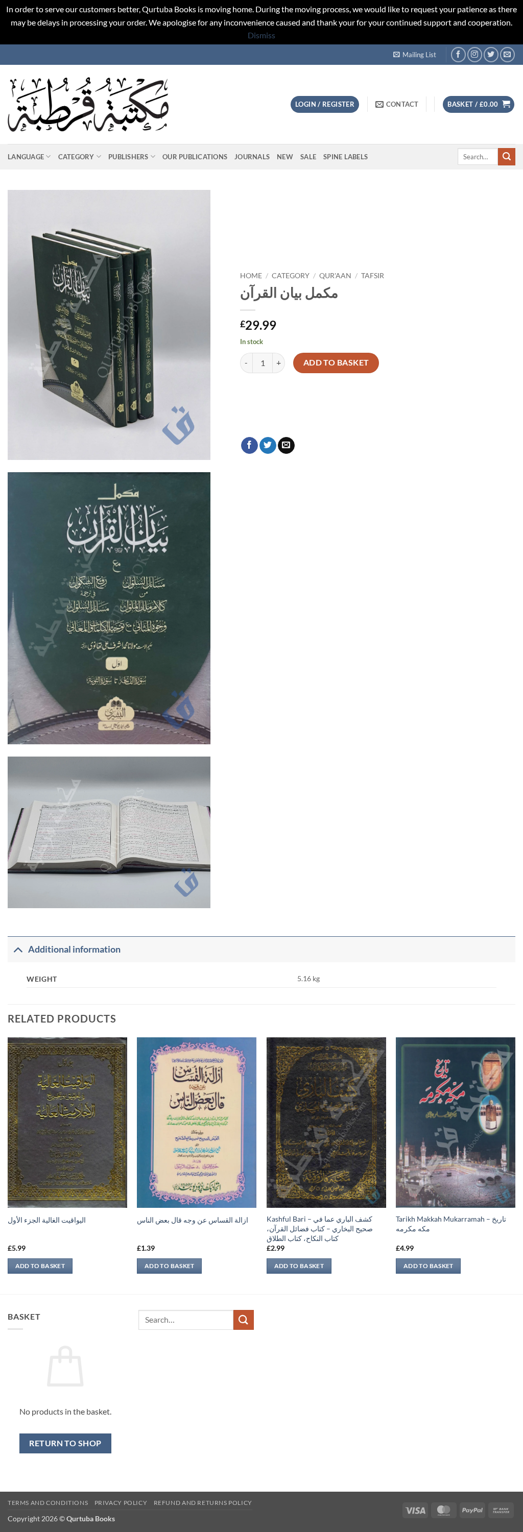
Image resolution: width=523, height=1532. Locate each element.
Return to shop (65, 1443)
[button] (414, 54)
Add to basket (336, 362)
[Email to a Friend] (286, 445)
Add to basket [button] (40, 1265)
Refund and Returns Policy (203, 1502)
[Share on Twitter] (267, 445)
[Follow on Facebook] (458, 54)
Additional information (74, 949)
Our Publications (194, 157)
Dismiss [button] (261, 35)
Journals (252, 157)
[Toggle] (18, 949)
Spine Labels (345, 157)
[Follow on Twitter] (491, 54)
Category (76, 157)
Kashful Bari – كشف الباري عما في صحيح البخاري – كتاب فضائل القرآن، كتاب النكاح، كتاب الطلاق (320, 1228)
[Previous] (8, 1164)
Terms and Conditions (48, 1502)
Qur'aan (335, 276)
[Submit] (506, 156)
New (285, 157)
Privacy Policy (121, 1502)
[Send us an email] (507, 54)
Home (251, 276)
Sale (308, 157)
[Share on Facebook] (249, 445)
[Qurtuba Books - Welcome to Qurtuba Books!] (88, 104)
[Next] (514, 1164)
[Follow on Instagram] (474, 54)
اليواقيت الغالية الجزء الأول (47, 1219)
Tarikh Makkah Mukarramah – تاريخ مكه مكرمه (451, 1223)
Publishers (128, 157)
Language (26, 157)
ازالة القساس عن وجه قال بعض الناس (192, 1219)
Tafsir (372, 276)
